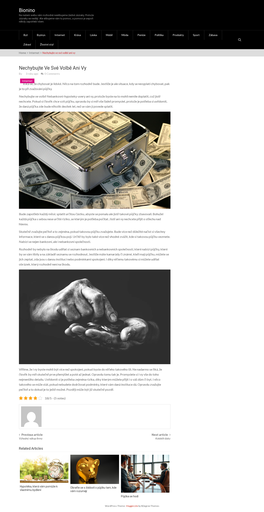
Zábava (213, 35)
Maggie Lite (132, 505)
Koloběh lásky (162, 438)
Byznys (41, 35)
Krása (77, 35)
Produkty (178, 35)
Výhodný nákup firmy (31, 438)
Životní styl (47, 44)
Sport (196, 35)
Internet (60, 35)
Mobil (109, 35)
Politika (159, 35)
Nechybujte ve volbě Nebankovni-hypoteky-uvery (52, 96)
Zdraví (27, 44)
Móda (125, 35)
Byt (26, 35)
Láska (93, 35)
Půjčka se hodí (129, 496)
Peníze (141, 35)
